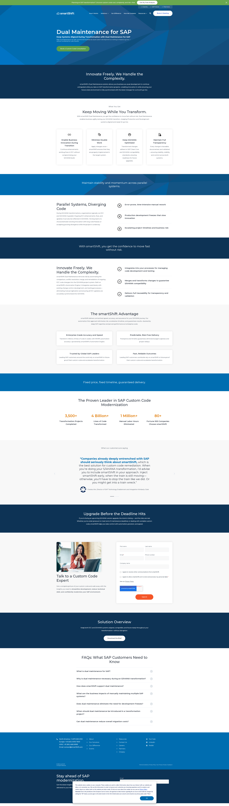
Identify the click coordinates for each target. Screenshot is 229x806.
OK (147, 798)
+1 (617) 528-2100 (76, 739)
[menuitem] (144, 6)
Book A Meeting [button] (163, 13)
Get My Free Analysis (147, 2)
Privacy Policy (143, 789)
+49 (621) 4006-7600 (72, 742)
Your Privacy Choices (161, 764)
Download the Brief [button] (114, 638)
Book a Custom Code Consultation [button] (73, 49)
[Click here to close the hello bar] (226, 2)
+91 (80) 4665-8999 (71, 744)
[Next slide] (174, 474)
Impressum (169, 764)
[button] (150, 13)
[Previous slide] (55, 474)
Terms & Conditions (143, 764)
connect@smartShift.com (73, 747)
